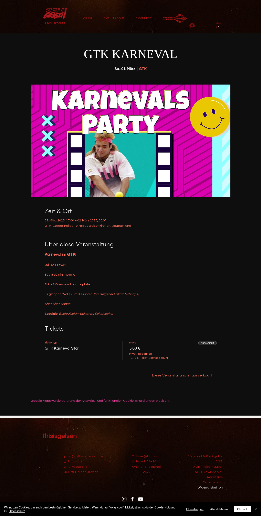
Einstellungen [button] (194, 509)
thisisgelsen (60, 436)
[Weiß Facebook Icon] (132, 499)
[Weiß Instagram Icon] (124, 499)
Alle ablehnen (219, 509)
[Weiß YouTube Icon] (140, 499)
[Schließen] (256, 509)
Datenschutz (17, 511)
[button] (218, 25)
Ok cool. (242, 509)
